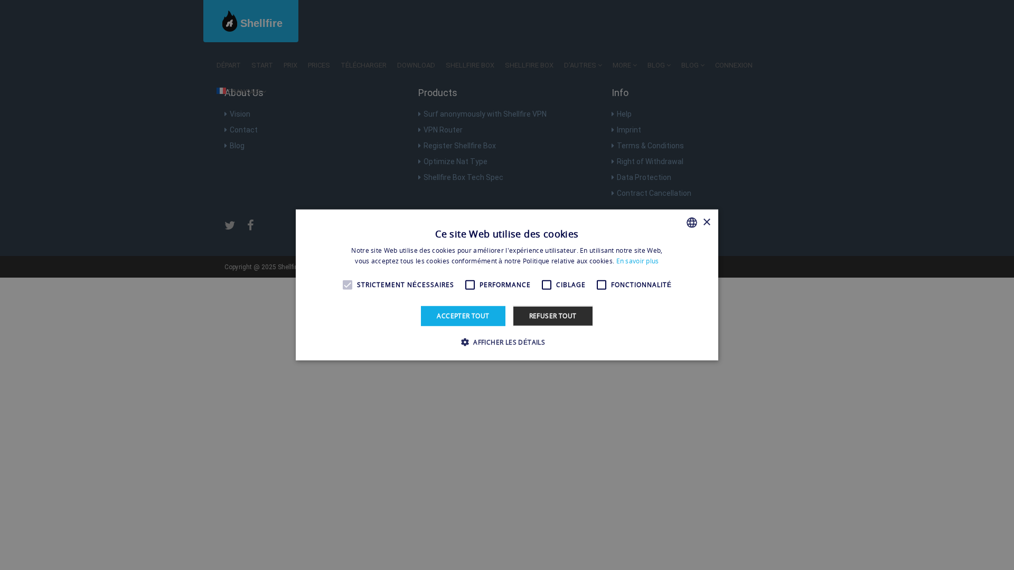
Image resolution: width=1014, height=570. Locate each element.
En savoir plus (637, 260)
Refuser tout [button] (553, 315)
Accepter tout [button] (463, 315)
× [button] (706, 222)
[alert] (507, 285)
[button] (507, 342)
